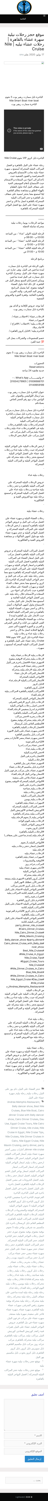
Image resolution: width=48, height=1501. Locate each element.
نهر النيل (40, 1357)
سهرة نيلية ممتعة (18, 1313)
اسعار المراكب (26, 1166)
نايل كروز (26, 1348)
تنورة (15, 1231)
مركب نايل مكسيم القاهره (20, 1344)
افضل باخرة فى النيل (22, 1188)
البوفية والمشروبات (24, 1210)
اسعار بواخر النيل (19, 1171)
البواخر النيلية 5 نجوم (33, 1205)
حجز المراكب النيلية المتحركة (22, 1240)
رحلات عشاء (17, 1262)
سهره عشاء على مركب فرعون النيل (26, 1318)
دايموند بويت (18, 1257)
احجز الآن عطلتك (15, 1158)
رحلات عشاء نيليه (16, 1266)
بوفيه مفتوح (25, 1231)
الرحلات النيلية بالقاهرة (26, 1214)
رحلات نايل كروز (35, 1270)
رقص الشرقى (30, 1305)
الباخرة (25, 1192)
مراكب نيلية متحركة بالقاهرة (30, 1339)
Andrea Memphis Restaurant (23, 1102)
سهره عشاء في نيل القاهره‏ (30, 1322)
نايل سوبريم (38, 1348)
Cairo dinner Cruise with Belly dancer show (26, 1115)
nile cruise (32, 1127)
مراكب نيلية (32, 1335)
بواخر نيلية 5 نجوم (16, 1227)
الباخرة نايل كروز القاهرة (21, 1201)
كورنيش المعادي (25, 1331)
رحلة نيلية (21, 1093)
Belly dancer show (22, 1106)
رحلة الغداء (26, 1287)
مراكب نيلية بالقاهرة (15, 1335)
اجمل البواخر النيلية (34, 1158)
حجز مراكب (32, 1257)
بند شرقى (31, 1227)
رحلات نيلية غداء (23, 1274)
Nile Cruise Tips (34, 1132)
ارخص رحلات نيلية (35, 1162)
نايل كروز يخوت (28, 1352)
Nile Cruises (12, 1136)
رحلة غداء (14, 1287)
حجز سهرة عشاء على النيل (24, 1248)
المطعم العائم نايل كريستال (30, 1223)
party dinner (30, 1145)
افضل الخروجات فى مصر (26, 1179)
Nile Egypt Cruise (28, 1140)
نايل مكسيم (12, 1352)
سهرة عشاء (25, 1309)
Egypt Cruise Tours (21, 1123)
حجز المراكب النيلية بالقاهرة (30, 1244)
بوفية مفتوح (38, 1231)
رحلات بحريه (31, 1262)
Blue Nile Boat (29, 1110)
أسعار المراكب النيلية (15, 1153)
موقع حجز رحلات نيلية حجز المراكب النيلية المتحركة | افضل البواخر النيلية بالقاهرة (24, 1374)
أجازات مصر (17, 1149)
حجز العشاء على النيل (29, 1088)
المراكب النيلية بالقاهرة (19, 1218)
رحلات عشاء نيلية (35, 1266)
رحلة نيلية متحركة (22, 1296)
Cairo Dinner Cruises (26, 1119)
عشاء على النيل (22, 1326)
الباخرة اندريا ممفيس (23, 1197)
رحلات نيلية (32, 1093)
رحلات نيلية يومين (27, 1283)
